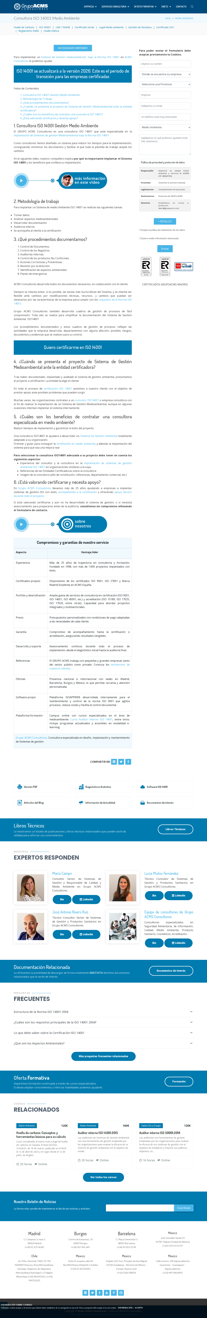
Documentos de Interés (160, 802)
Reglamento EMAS (28, 30)
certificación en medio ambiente (75, 443)
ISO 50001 (45, 27)
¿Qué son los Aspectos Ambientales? (39, 1043)
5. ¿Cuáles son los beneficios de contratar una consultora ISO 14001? (61, 114)
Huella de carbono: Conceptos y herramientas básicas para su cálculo (41, 1135)
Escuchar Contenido (74, 48)
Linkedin (87, 899)
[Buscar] (192, 7)
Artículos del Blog (34, 802)
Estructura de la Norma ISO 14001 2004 (41, 1012)
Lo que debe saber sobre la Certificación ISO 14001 (49, 1033)
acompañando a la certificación (77, 492)
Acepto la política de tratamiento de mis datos (163, 229)
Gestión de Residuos (140, 27)
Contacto (181, 6)
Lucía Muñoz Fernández (161, 873)
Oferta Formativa (144, 6)
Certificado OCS (165, 27)
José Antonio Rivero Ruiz (70, 911)
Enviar (165, 248)
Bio (62, 899)
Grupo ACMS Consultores (34, 488)
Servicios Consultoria (114, 6)
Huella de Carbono (24, 27)
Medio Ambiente (184, 18)
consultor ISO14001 (87, 400)
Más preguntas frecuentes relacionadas (103, 1056)
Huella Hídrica (51, 30)
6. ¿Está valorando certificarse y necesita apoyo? (49, 118)
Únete (164, 6)
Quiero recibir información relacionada (160, 238)
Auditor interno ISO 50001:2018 (159, 1133)
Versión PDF (30, 786)
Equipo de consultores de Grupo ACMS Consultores (168, 914)
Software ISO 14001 (157, 786)
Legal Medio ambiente (111, 27)
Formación (178, 1081)
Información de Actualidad (100, 802)
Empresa (89, 6)
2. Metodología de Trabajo (36, 99)
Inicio (168, 18)
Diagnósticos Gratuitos (98, 786)
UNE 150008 (63, 27)
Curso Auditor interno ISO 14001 (91, 719)
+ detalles (165, 221)
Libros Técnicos (175, 829)
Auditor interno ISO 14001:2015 (98, 1133)
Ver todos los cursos (103, 1177)
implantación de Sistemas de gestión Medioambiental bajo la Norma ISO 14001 (61, 135)
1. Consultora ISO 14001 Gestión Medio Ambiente (50, 95)
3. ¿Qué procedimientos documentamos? (44, 102)
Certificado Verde (84, 27)
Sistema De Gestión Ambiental (99, 436)
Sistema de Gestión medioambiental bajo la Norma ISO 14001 (80, 57)
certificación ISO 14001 (58, 388)
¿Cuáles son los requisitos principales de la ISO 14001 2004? (55, 1022)
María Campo (62, 873)
